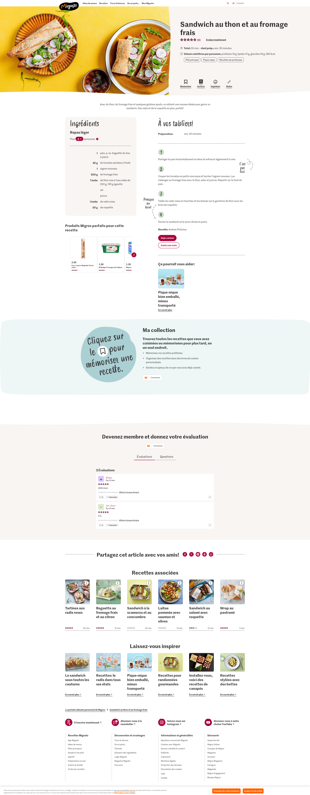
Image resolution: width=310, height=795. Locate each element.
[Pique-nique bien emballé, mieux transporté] (139, 674)
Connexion (240, 3)
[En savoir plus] (171, 301)
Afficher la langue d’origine (129, 492)
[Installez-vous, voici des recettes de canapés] (201, 674)
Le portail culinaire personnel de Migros (85, 710)
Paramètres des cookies (171, 769)
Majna (109, 477)
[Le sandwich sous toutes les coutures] (77, 674)
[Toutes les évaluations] (188, 39)
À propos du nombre (97, 139)
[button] (101, 479)
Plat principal (192, 59)
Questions (166, 457)
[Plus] (210, 497)
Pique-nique (209, 59)
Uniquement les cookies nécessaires (226, 791)
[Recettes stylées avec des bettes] (232, 674)
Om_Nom (110, 505)
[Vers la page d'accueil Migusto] (69, 4)
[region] (155, 791)
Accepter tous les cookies (253, 791)
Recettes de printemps (231, 59)
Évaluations (144, 457)
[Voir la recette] (77, 605)
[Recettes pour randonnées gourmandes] (170, 674)
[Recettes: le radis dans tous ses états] (108, 674)
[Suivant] (134, 254)
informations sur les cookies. (125, 792)
